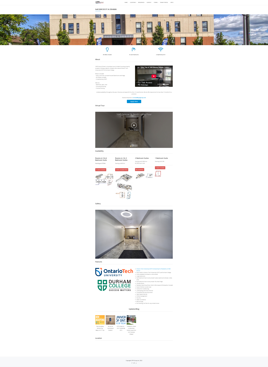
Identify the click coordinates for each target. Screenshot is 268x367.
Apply (172, 2)
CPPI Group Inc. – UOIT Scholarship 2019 (121, 328)
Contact (149, 2)
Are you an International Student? (110, 328)
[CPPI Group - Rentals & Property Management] (99, 2)
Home (126, 2)
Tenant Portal (164, 2)
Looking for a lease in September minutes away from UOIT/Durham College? (131, 330)
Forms (155, 2)
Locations (133, 2)
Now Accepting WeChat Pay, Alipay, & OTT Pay (100, 328)
